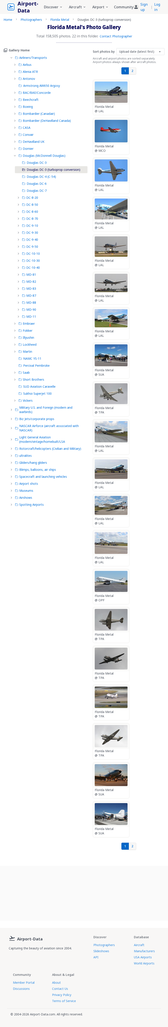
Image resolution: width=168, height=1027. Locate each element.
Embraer (29, 323)
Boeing (28, 107)
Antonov (29, 79)
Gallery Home (19, 50)
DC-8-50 (32, 204)
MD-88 (31, 302)
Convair (28, 135)
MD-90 (31, 309)
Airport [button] (98, 7)
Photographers (31, 19)
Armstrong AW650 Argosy (41, 86)
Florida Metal (59, 19)
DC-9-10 (32, 225)
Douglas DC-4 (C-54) (41, 176)
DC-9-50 (32, 246)
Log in (157, 7)
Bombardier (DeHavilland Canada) (47, 121)
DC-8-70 (32, 218)
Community (123, 7)
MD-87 (31, 295)
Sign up (144, 7)
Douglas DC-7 (37, 190)
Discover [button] (51, 7)
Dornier (28, 148)
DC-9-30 (32, 232)
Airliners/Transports (33, 58)
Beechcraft (30, 100)
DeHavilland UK (33, 141)
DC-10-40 (33, 267)
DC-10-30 (33, 260)
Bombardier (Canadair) (39, 114)
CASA (26, 128)
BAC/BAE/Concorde (37, 93)
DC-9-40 (32, 239)
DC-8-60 (32, 211)
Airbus (27, 65)
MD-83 (31, 288)
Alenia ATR (30, 72)
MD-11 (31, 316)
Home (8, 19)
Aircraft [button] (75, 7)
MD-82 (31, 281)
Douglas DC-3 (37, 162)
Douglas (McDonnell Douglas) (44, 155)
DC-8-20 (32, 197)
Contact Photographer (116, 36)
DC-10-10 (33, 253)
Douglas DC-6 (37, 183)
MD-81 (31, 274)
